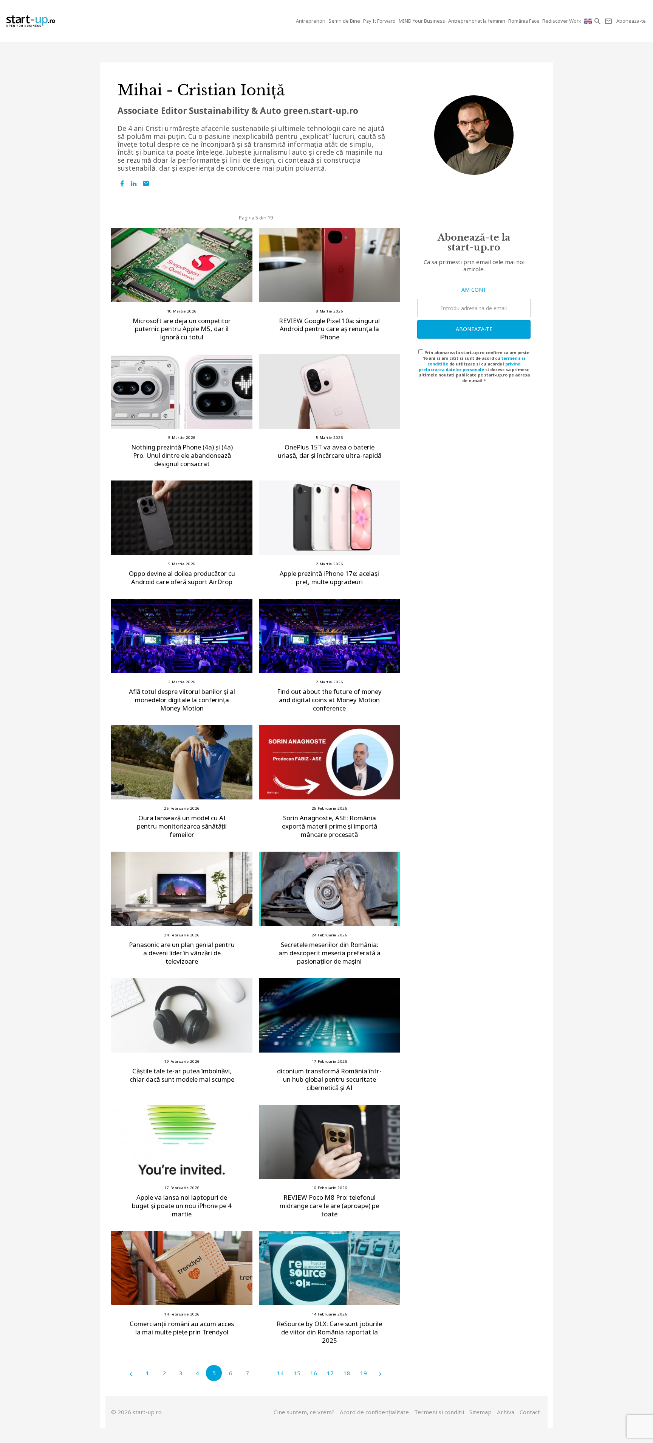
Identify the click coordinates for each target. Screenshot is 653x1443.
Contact (530, 1412)
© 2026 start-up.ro (136, 1412)
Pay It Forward (379, 20)
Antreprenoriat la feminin (476, 20)
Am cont (473, 289)
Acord (374, 1412)
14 (280, 1373)
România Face (523, 20)
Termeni (439, 1412)
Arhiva (505, 1412)
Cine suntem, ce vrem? (304, 1412)
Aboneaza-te (474, 329)
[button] (598, 21)
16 (313, 1373)
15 (297, 1373)
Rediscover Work (561, 20)
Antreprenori (310, 20)
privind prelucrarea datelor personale (469, 366)
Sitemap (480, 1412)
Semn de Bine (344, 20)
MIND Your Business (422, 20)
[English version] (588, 21)
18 (347, 1373)
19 (363, 1373)
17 (330, 1373)
